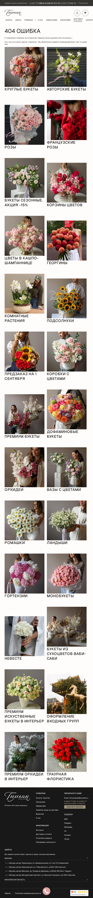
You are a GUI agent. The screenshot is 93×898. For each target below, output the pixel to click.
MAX (66, 819)
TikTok (66, 839)
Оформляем (41, 806)
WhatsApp (68, 827)
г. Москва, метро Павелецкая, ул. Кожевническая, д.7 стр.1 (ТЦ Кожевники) (38, 863)
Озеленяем (65, 20)
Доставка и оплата (78, 20)
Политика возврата (44, 838)
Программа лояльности (45, 842)
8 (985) (37, 3)
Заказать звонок (75, 807)
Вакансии (40, 814)
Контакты (40, 830)
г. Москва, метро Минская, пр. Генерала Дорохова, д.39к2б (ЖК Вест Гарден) (39, 871)
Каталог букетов (43, 798)
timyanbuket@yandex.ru (78, 798)
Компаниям (51, 20)
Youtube (67, 835)
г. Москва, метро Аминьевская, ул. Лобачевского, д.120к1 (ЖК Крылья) (37, 867)
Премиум (28, 20)
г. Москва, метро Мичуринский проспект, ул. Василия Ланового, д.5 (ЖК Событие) (41, 875)
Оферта (8, 893)
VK (65, 831)
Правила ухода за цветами (47, 810)
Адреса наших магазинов (16, 3)
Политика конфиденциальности (28, 893)
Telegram (67, 823)
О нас (40, 20)
